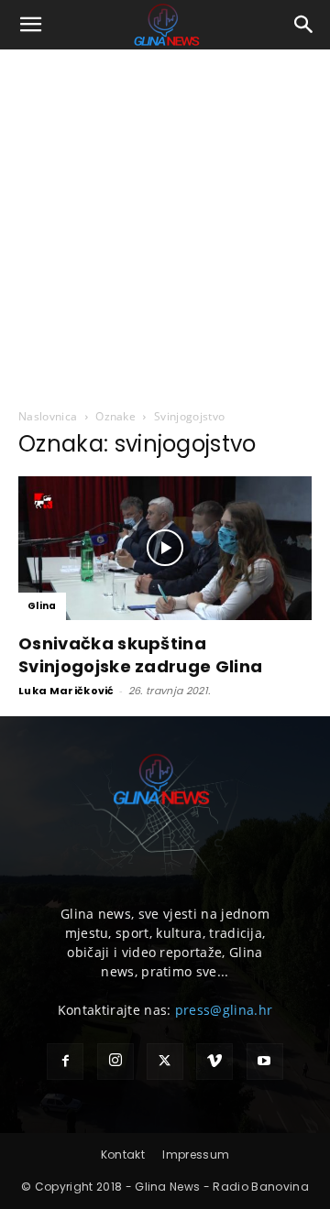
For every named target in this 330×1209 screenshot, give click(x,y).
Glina (42, 606)
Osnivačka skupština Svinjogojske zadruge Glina (140, 655)
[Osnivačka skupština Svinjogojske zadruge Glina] (165, 548)
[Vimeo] (214, 1061)
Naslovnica (47, 416)
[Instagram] (115, 1061)
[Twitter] (165, 1061)
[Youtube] (265, 1061)
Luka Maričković (66, 690)
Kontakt (123, 1154)
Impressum (195, 1154)
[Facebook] (65, 1061)
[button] (31, 24)
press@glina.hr (223, 1009)
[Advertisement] (165, 223)
